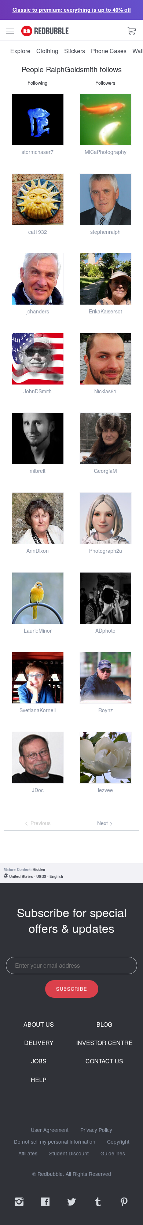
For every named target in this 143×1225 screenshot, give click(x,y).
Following (37, 82)
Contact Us (104, 1061)
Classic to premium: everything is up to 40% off (71, 9)
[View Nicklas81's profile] (106, 359)
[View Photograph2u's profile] (106, 518)
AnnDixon (37, 550)
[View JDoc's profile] (38, 758)
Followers (105, 82)
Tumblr (98, 1206)
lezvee (105, 790)
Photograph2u (105, 550)
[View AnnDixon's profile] (38, 518)
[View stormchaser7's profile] (38, 119)
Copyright (118, 1142)
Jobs (39, 1061)
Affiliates (27, 1153)
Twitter (71, 1206)
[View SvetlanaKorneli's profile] (38, 678)
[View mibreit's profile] (38, 438)
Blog (104, 1024)
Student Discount (69, 1153)
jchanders (37, 311)
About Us (38, 1024)
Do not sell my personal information (54, 1142)
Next (103, 823)
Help (39, 1080)
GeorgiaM (105, 470)
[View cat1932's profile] (38, 199)
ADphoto (105, 630)
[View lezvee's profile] (106, 758)
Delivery (39, 1043)
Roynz (105, 710)
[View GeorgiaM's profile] (106, 438)
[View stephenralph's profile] (106, 199)
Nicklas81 (105, 391)
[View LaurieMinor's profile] (38, 598)
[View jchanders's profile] (38, 279)
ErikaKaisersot (105, 311)
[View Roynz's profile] (106, 678)
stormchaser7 (38, 151)
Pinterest (124, 1206)
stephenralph (105, 231)
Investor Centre (104, 1043)
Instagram (19, 1206)
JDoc (38, 790)
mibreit (37, 470)
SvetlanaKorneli (37, 710)
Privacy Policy (96, 1130)
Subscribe (71, 988)
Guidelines (112, 1153)
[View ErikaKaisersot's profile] (106, 279)
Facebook (45, 1206)
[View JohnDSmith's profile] (38, 359)
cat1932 (37, 231)
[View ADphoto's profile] (106, 598)
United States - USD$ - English (36, 876)
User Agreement (50, 1130)
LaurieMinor (38, 630)
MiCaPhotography (105, 151)
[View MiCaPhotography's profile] (106, 119)
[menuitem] (20, 51)
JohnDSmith (37, 391)
